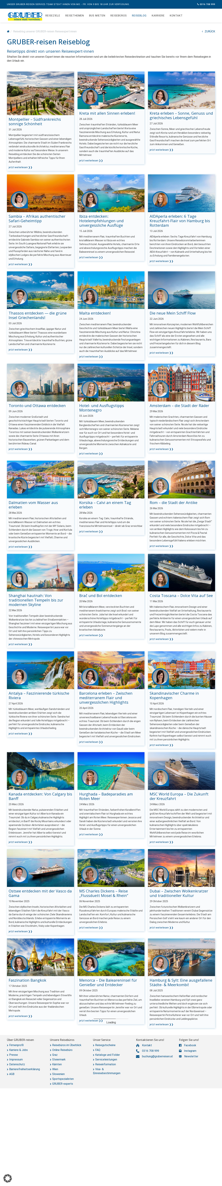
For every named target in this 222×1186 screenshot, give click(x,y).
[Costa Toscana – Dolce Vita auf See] (181, 572)
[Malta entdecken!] (111, 290)
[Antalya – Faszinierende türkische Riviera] (40, 670)
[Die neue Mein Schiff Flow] (181, 290)
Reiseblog (139, 15)
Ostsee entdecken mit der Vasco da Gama (40, 893)
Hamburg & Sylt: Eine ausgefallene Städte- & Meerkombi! (181, 982)
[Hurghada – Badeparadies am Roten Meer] (111, 770)
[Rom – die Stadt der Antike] (181, 479)
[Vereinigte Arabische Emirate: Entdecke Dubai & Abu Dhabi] (40, 1139)
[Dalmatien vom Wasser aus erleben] (40, 479)
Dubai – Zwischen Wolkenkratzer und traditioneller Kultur (179, 893)
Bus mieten (97, 15)
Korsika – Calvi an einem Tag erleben (105, 505)
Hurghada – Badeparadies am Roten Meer (106, 796)
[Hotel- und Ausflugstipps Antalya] (181, 1139)
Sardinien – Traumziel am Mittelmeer (102, 1075)
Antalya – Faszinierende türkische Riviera (39, 695)
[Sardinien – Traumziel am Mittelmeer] (111, 1050)
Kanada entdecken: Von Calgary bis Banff (40, 796)
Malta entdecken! (95, 313)
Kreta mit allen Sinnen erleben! (107, 113)
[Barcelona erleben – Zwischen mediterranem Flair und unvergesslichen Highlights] (111, 670)
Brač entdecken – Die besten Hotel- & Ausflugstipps (110, 1165)
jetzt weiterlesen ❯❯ (20, 167)
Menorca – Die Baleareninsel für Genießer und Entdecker (108, 982)
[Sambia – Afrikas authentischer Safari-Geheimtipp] (40, 193)
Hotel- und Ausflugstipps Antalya (179, 1162)
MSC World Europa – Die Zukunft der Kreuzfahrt (179, 796)
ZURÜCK (210, 31)
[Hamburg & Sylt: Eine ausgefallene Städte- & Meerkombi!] (181, 957)
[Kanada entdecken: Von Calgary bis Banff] (40, 770)
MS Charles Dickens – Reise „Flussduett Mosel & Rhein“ (103, 893)
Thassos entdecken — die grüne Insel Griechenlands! (38, 315)
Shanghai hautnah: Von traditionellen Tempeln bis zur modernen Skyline (36, 600)
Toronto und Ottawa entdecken (37, 405)
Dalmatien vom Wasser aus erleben (33, 505)
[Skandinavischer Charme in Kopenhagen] (181, 670)
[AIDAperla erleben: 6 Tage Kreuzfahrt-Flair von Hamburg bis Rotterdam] (181, 193)
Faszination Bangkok (27, 980)
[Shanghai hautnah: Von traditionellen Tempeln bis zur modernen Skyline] (40, 572)
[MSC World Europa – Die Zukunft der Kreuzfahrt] (181, 770)
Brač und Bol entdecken (100, 595)
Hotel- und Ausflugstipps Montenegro (101, 408)
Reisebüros (118, 15)
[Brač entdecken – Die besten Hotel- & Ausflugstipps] (111, 1139)
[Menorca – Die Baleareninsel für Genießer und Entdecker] (111, 957)
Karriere (158, 15)
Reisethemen (74, 15)
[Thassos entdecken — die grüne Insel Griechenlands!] (40, 290)
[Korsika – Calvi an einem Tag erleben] (111, 479)
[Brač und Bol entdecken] (111, 572)
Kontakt (176, 15)
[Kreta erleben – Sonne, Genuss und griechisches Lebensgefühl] (181, 90)
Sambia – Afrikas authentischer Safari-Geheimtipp (37, 218)
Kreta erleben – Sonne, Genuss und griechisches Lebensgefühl (181, 115)
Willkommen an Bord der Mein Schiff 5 (36, 1075)
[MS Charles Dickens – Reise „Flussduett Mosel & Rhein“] (111, 867)
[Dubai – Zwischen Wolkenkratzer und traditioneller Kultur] (181, 867)
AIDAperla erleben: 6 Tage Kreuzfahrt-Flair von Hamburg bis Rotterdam (180, 221)
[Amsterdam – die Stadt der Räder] (181, 382)
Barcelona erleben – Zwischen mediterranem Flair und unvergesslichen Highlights (106, 698)
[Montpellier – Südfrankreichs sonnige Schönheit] (40, 93)
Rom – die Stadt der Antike (173, 502)
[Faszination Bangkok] (40, 957)
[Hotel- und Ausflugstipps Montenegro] (111, 382)
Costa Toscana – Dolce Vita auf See (181, 595)
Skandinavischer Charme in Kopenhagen (174, 695)
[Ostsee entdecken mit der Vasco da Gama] (40, 867)
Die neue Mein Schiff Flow (173, 313)
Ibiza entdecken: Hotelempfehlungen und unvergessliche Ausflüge (101, 221)
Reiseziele (52, 15)
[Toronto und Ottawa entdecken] (40, 382)
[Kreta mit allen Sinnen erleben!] (111, 90)
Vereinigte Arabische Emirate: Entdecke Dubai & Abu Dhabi (35, 1165)
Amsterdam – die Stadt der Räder (179, 405)
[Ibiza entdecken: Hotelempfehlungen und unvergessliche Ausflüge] (111, 193)
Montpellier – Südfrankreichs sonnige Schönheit (35, 121)
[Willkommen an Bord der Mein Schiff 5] (40, 1050)
